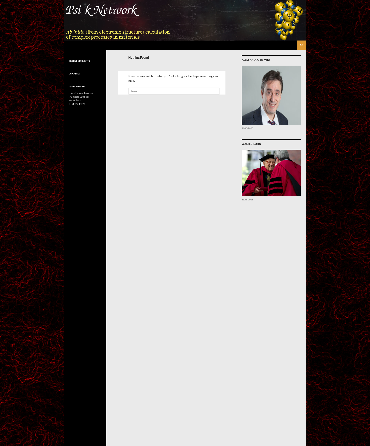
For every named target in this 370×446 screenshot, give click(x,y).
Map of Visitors (77, 103)
